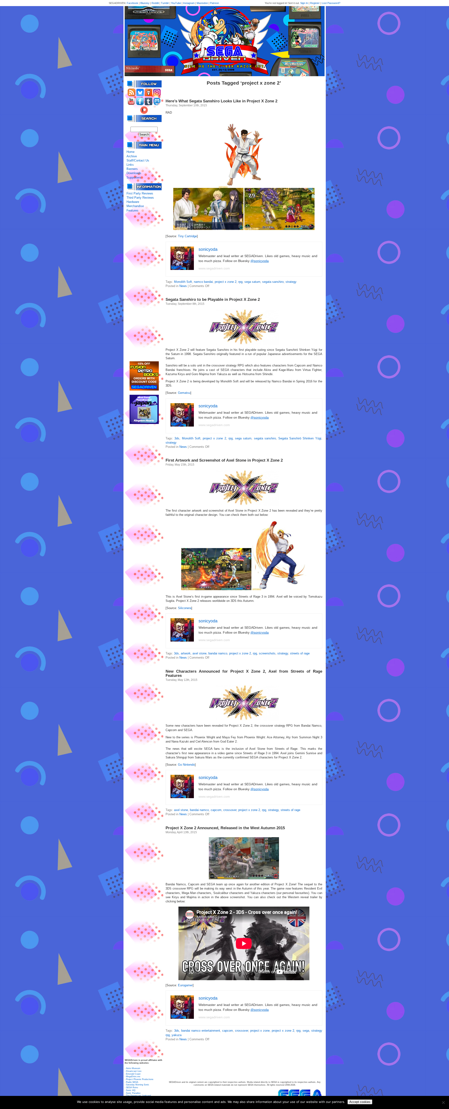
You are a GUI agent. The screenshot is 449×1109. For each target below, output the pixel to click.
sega (306, 1030)
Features (132, 210)
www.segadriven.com (214, 268)
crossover (229, 810)
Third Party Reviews (140, 197)
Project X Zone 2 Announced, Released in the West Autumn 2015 (225, 828)
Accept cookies (359, 1102)
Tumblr (165, 3)
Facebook (132, 3)
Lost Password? (331, 3)
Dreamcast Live (133, 1071)
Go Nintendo (186, 764)
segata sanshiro (273, 282)
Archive (132, 156)
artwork (186, 653)
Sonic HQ (130, 1090)
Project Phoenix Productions (139, 1079)
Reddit (155, 3)
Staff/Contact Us (138, 160)
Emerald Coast (133, 1074)
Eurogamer (185, 985)
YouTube (176, 3)
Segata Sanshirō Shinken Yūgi (299, 438)
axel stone (199, 653)
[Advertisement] (144, 287)
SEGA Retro (132, 1087)
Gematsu (184, 393)
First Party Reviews (140, 193)
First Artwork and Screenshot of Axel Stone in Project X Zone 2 (224, 460)
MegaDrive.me (133, 1076)
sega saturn (252, 282)
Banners (132, 169)
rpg (240, 282)
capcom (216, 810)
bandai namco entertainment (200, 1030)
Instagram (189, 3)
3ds (176, 438)
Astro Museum (133, 1068)
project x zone (260, 1030)
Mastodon (202, 3)
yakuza (176, 1035)
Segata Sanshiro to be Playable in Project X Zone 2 (213, 299)
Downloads (134, 173)
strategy (291, 282)
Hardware (133, 202)
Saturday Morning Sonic (137, 1085)
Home (130, 152)
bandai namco (217, 653)
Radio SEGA (132, 1082)
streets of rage (300, 653)
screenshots (267, 653)
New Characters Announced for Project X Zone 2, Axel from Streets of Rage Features (244, 673)
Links (130, 164)
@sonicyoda (259, 261)
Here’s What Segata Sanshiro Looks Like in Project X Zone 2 (221, 101)
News (183, 286)
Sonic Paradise (133, 1093)
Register (315, 3)
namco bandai (203, 282)
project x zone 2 (225, 282)
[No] (443, 1102)
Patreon (214, 3)
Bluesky (144, 3)
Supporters (134, 177)
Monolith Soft (183, 282)
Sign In (304, 3)
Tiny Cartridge (187, 236)
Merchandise (135, 206)
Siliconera (184, 608)
